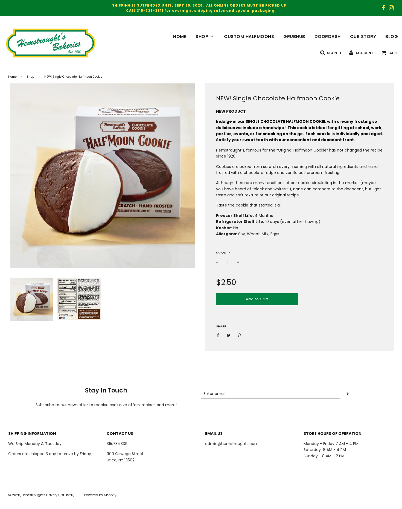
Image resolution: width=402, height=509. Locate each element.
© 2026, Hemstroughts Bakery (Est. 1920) (41, 495)
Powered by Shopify (100, 495)
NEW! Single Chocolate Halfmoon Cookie (278, 98)
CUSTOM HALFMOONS (249, 36)
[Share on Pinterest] (239, 335)
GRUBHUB (294, 36)
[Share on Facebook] (219, 335)
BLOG (391, 36)
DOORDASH (327, 36)
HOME (179, 36)
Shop (30, 77)
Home (12, 77)
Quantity (223, 253)
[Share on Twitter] (229, 335)
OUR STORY (363, 36)
